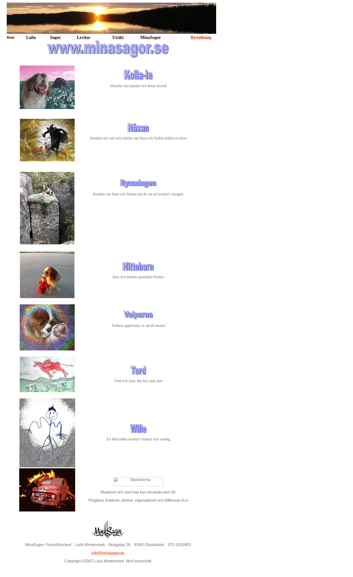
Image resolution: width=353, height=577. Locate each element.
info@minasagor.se (107, 553)
